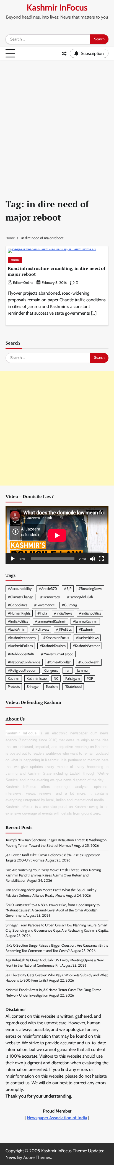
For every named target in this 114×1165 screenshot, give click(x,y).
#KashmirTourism (53, 646)
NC (56, 678)
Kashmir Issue (37, 678)
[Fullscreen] (101, 559)
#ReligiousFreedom (22, 670)
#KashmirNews (87, 638)
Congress (51, 670)
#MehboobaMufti (21, 654)
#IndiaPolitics (18, 621)
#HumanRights (19, 613)
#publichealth (88, 662)
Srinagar (33, 686)
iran (67, 670)
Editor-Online (23, 282)
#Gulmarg (69, 605)
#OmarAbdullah (59, 662)
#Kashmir (86, 629)
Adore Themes (37, 1157)
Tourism (52, 686)
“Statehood (73, 686)
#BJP (67, 589)
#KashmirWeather (86, 646)
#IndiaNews (63, 613)
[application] (57, 535)
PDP (90, 678)
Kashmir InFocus (57, 7)
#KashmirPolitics (20, 646)
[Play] (12, 559)
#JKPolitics (64, 629)
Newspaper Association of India (57, 1117)
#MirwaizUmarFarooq (57, 654)
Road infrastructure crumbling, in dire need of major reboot (56, 271)
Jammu (15, 260)
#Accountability (20, 589)
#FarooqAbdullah (80, 597)
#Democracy (50, 597)
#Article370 (48, 589)
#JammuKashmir (85, 621)
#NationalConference (24, 662)
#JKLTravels (40, 629)
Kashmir (14, 678)
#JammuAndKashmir (50, 621)
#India (42, 613)
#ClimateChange (20, 597)
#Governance (44, 605)
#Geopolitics (17, 605)
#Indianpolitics (90, 613)
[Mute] (92, 559)
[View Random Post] (64, 53)
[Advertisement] (57, 120)
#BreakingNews (90, 589)
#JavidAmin (16, 629)
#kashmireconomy (22, 638)
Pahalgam (72, 678)
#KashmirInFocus (56, 638)
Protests (14, 686)
